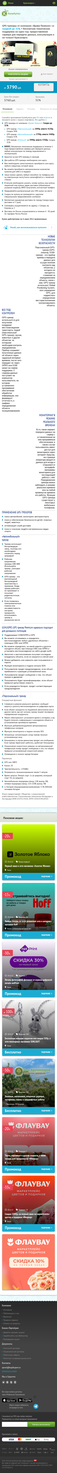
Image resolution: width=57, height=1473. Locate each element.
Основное (7, 108)
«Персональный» (24, 129)
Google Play (25, 1400)
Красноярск (28, 3)
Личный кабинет (54, 3)
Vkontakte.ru (7, 1382)
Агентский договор (11, 1348)
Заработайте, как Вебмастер (15, 1335)
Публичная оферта (11, 1355)
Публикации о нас (11, 1313)
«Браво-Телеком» (35, 123)
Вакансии (7, 1316)
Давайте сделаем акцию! (14, 1332)
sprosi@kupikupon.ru (11, 1367)
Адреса (19, 108)
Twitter (11, 1382)
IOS (38, 117)
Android (47, 117)
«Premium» (22, 140)
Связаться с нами (9, 1371)
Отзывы (31, 108)
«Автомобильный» (25, 134)
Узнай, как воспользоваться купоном (28, 227)
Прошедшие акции (11, 1339)
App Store (9, 1400)
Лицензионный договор (13, 1351)
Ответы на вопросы (11, 1323)
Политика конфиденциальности (17, 1358)
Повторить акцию (18, 74)
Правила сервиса (10, 1320)
